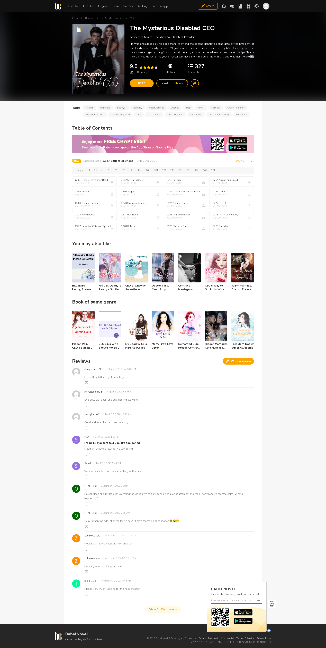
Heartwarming (156, 107)
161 (148, 170)
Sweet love (196, 114)
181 (156, 170)
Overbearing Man (120, 114)
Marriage (216, 107)
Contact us (190, 638)
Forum (202, 638)
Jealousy (137, 107)
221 (172, 170)
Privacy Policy (264, 638)
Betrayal (121, 107)
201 (164, 170)
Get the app (160, 6)
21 (95, 170)
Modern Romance (94, 114)
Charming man (175, 114)
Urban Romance (236, 107)
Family (200, 107)
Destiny (175, 107)
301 (205, 170)
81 (116, 170)
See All (240, 161)
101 (123, 170)
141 (140, 170)
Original (103, 6)
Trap (188, 107)
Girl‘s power (154, 114)
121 (132, 170)
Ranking (142, 6)
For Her (73, 6)
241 (180, 170)
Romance (105, 107)
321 (213, 170)
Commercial (227, 638)
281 (197, 170)
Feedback (213, 638)
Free (116, 6)
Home (75, 18)
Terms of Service (245, 638)
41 (102, 170)
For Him (88, 6)
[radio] (141, 67)
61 (109, 170)
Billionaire (89, 18)
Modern (89, 107)
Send (258, 600)
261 (189, 170)
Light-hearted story (219, 114)
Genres (128, 6)
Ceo (139, 114)
